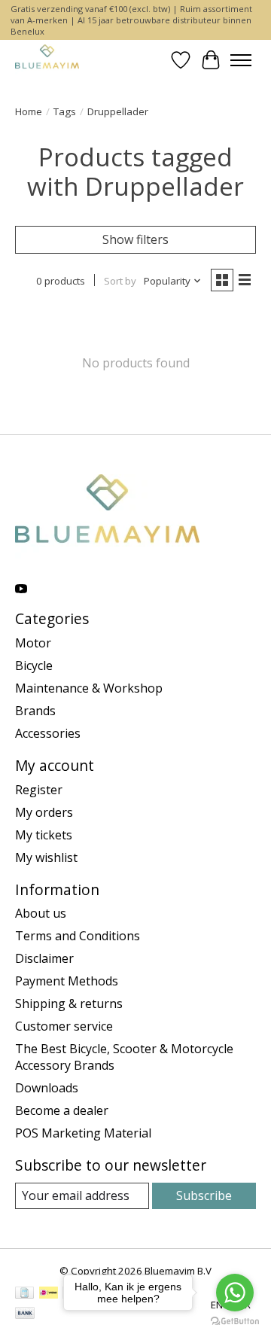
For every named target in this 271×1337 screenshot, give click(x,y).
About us (40, 913)
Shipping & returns (69, 1003)
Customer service (64, 1026)
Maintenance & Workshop (89, 688)
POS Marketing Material (83, 1133)
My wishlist (46, 857)
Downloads (46, 1088)
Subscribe (204, 1195)
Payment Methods (66, 981)
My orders (44, 812)
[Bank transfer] (25, 1314)
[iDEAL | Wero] (48, 1294)
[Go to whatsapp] (235, 1292)
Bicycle (34, 665)
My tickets (43, 835)
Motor (33, 643)
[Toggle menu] (241, 60)
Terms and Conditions (77, 935)
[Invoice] (24, 1294)
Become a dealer (61, 1110)
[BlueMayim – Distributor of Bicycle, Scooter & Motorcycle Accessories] (47, 59)
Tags (64, 111)
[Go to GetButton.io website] (235, 1321)
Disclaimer (44, 958)
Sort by (120, 281)
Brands (35, 710)
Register (38, 789)
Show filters (135, 239)
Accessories (48, 733)
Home (28, 111)
